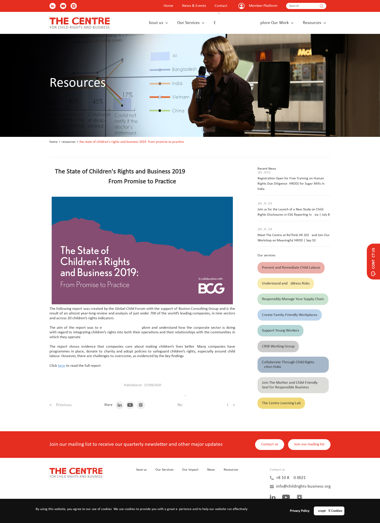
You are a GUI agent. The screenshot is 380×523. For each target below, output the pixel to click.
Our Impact (190, 470)
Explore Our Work (251, 23)
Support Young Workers (280, 330)
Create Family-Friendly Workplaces (289, 315)
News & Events (194, 6)
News (211, 470)
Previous (60, 405)
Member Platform (263, 6)
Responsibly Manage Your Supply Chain (293, 299)
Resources (312, 23)
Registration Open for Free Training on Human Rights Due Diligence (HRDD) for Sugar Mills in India (291, 184)
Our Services (188, 23)
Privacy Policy (299, 511)
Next (206, 405)
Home (168, 6)
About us (154, 23)
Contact (221, 6)
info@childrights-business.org (303, 486)
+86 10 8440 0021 (291, 478)
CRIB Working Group (278, 346)
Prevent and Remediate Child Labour (291, 268)
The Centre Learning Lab (281, 403)
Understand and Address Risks (286, 283)
